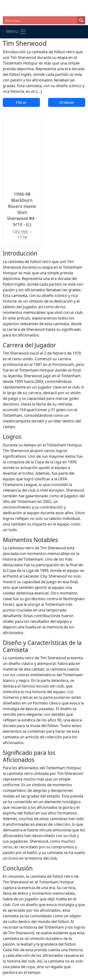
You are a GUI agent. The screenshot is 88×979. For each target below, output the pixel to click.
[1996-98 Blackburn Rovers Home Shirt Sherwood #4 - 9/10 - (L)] (22, 151)
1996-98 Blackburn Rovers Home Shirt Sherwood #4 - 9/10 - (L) (22, 209)
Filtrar (21, 102)
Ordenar (66, 102)
